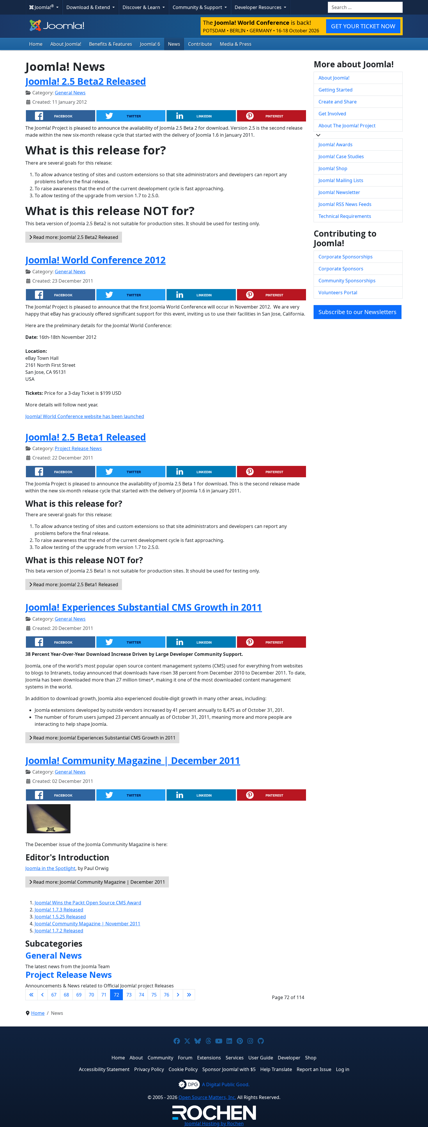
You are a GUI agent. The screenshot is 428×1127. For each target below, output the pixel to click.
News (174, 44)
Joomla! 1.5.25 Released (60, 916)
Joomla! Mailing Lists (341, 180)
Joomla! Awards (336, 144)
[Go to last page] (189, 994)
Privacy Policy (149, 1069)
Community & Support (198, 7)
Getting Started (336, 90)
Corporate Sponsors (341, 268)
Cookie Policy (183, 1069)
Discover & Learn (142, 7)
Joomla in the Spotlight (50, 868)
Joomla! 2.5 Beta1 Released (85, 437)
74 (141, 995)
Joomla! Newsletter (339, 192)
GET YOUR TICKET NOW (363, 26)
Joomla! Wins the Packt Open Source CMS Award (88, 902)
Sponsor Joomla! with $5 (229, 1069)
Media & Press (236, 44)
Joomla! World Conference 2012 (95, 259)
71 (104, 995)
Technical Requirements (345, 216)
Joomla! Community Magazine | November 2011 (87, 923)
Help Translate (276, 1069)
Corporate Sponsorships (346, 256)
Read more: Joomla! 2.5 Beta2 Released (75, 237)
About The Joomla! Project (347, 125)
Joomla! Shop (333, 168)
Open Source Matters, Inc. (207, 1097)
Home (36, 44)
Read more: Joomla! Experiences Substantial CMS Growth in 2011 (104, 738)
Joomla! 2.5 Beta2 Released (85, 81)
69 (79, 995)
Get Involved (332, 113)
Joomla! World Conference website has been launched (84, 416)
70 (91, 995)
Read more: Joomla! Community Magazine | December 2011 (98, 882)
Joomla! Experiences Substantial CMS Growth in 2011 (143, 607)
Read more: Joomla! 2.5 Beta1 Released (75, 584)
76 (166, 995)
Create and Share (338, 101)
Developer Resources (259, 7)
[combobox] (365, 7)
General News (70, 92)
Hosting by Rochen (214, 1123)
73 (129, 995)
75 (154, 995)
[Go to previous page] (42, 994)
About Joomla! (65, 44)
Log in (342, 1069)
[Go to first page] (31, 994)
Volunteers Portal (338, 292)
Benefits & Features (110, 44)
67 (53, 995)
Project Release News (78, 448)
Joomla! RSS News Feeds (345, 204)
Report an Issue (314, 1069)
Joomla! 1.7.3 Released (59, 909)
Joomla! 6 (150, 44)
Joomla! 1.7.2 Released (59, 930)
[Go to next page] (178, 994)
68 (66, 995)
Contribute (200, 44)
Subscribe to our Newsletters (358, 312)
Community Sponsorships (347, 280)
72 (116, 995)
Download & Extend (88, 7)
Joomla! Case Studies (341, 156)
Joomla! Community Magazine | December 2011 (132, 760)
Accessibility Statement (104, 1069)
